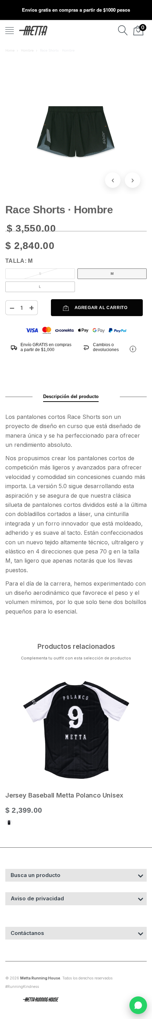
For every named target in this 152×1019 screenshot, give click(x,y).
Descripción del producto (71, 396)
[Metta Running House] (33, 30)
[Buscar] (123, 30)
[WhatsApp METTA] (138, 1005)
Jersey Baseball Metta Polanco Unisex (64, 795)
